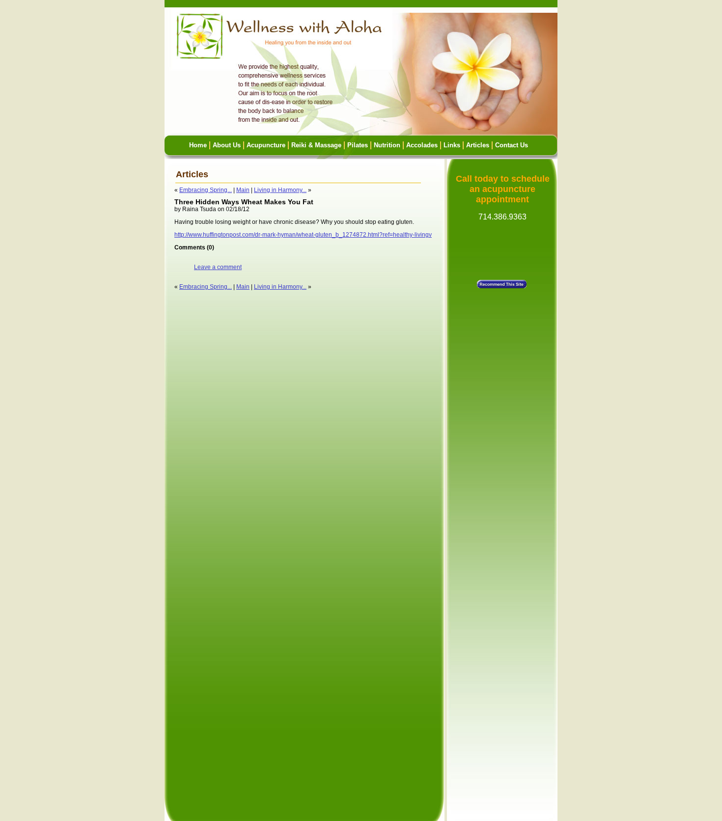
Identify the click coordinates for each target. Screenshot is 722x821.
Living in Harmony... (280, 190)
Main (243, 190)
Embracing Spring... (205, 190)
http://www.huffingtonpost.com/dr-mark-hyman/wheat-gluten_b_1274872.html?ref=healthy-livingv (303, 234)
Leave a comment (218, 267)
